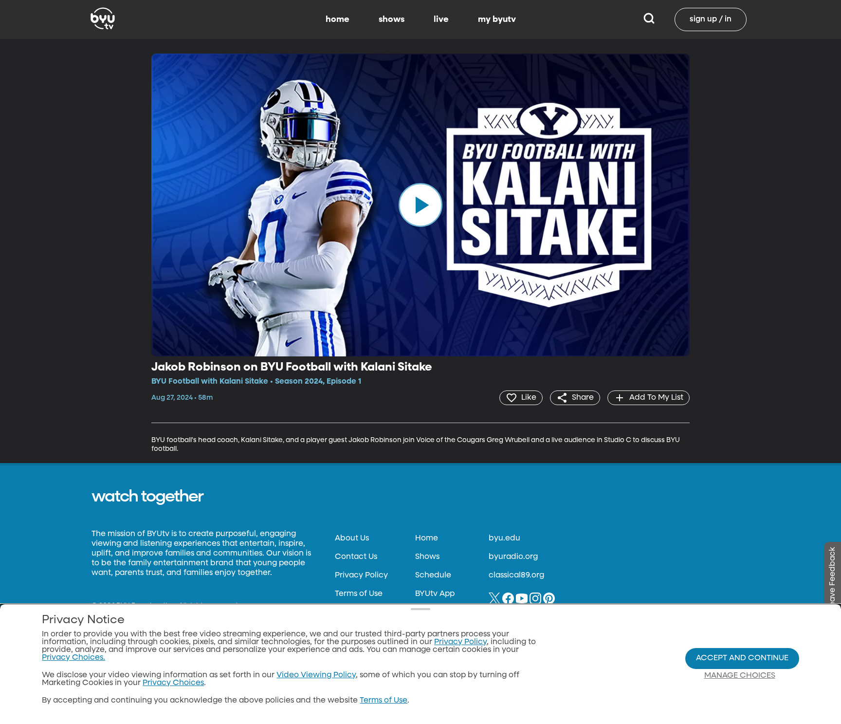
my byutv (497, 19)
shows (391, 19)
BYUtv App (435, 594)
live (441, 19)
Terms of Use (359, 594)
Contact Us (356, 557)
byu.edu (504, 538)
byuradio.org (513, 557)
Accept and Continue (742, 658)
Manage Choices (739, 676)
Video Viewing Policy (316, 675)
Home (426, 538)
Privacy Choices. (73, 658)
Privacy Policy (361, 575)
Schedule (433, 575)
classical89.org (516, 575)
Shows (427, 557)
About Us (352, 538)
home (337, 19)
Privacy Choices (173, 683)
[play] (420, 205)
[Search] (649, 19)
